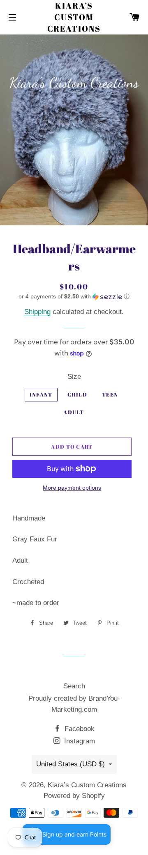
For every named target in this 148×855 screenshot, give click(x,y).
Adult (73, 412)
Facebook (78, 729)
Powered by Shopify (74, 796)
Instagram (78, 741)
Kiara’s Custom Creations (74, 17)
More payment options (72, 487)
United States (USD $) (70, 764)
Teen (110, 394)
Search (74, 686)
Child (77, 394)
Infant (41, 394)
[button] (74, 296)
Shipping (37, 312)
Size (74, 377)
